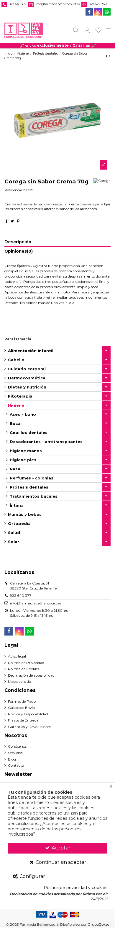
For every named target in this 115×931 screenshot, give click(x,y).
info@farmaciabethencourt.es (57, 4)
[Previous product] (107, 56)
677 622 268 (97, 4)
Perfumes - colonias (31, 478)
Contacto (16, 765)
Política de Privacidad (26, 662)
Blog (12, 759)
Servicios (15, 753)
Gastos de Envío (21, 707)
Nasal (16, 469)
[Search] (75, 30)
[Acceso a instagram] (98, 12)
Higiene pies (23, 459)
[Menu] (108, 30)
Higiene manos (26, 450)
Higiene (16, 405)
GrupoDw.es (98, 924)
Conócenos (17, 746)
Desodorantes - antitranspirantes (46, 441)
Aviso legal (17, 656)
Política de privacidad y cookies (75, 887)
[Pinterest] (18, 221)
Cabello (16, 359)
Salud (14, 532)
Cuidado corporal (27, 368)
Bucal (16, 423)
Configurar (31, 876)
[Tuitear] (12, 221)
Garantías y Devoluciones (29, 726)
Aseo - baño (23, 414)
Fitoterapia (20, 396)
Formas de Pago (22, 701)
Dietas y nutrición (27, 387)
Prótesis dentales (29, 487)
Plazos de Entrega (23, 720)
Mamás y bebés (25, 514)
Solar (13, 541)
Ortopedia (19, 523)
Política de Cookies (23, 669)
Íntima (17, 505)
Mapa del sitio (19, 681)
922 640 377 (18, 4)
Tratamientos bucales (34, 496)
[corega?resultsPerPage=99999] (102, 180)
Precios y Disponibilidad (28, 714)
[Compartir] (7, 221)
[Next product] (110, 56)
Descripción (17, 241)
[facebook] (89, 12)
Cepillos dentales (28, 432)
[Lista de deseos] (98, 30)
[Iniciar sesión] (87, 30)
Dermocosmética (26, 378)
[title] (103, 164)
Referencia (13, 190)
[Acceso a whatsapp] (107, 12)
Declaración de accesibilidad (31, 675)
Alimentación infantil (30, 350)
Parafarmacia (17, 339)
